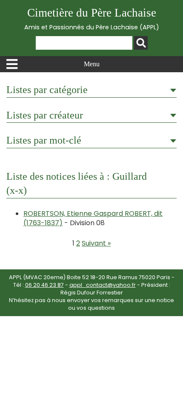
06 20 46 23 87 (44, 285)
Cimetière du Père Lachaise (91, 18)
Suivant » (96, 243)
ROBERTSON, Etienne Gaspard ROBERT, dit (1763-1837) (93, 218)
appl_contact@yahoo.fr (102, 285)
